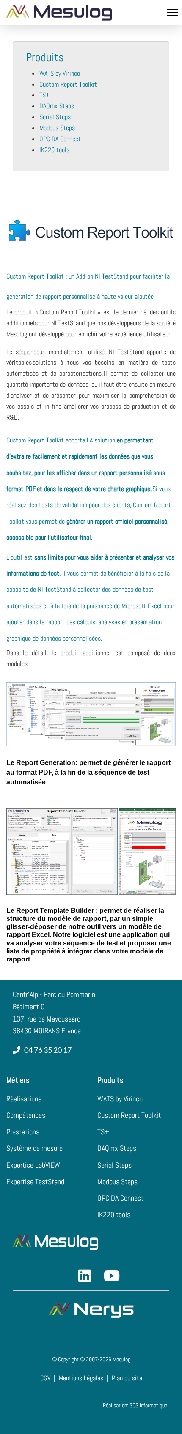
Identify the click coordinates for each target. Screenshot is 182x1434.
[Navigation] (172, 12)
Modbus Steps (57, 127)
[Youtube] (103, 1262)
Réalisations (23, 1098)
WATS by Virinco (59, 73)
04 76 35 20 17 (47, 1049)
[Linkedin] (78, 1262)
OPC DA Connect (60, 138)
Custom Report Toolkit (68, 84)
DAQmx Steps (56, 105)
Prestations (22, 1131)
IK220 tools (54, 149)
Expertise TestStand (35, 1181)
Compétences (25, 1115)
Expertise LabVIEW (33, 1165)
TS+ (44, 94)
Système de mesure (34, 1148)
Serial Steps (55, 116)
